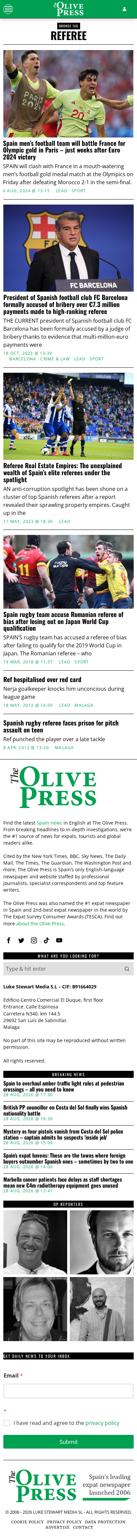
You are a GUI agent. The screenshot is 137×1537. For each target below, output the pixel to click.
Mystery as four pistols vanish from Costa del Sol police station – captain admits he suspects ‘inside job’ (63, 1134)
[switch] (119, 771)
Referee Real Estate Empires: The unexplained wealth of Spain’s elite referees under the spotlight (62, 472)
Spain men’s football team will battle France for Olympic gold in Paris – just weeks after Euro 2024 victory (64, 150)
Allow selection (69, 877)
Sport (78, 191)
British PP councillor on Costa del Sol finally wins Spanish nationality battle (65, 1110)
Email (13, 1375)
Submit (69, 1442)
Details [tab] (69, 638)
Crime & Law (55, 359)
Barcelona (22, 359)
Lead (62, 191)
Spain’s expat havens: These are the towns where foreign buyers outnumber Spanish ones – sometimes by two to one (68, 1158)
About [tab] (112, 638)
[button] (127, 968)
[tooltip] (8, 940)
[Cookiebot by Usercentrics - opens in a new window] (100, 620)
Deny (68, 906)
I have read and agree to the (66, 1423)
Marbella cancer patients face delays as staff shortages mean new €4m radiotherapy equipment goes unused (62, 1182)
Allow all (68, 847)
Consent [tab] (25, 638)
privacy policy (102, 1423)
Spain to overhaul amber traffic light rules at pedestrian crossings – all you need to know (63, 1086)
